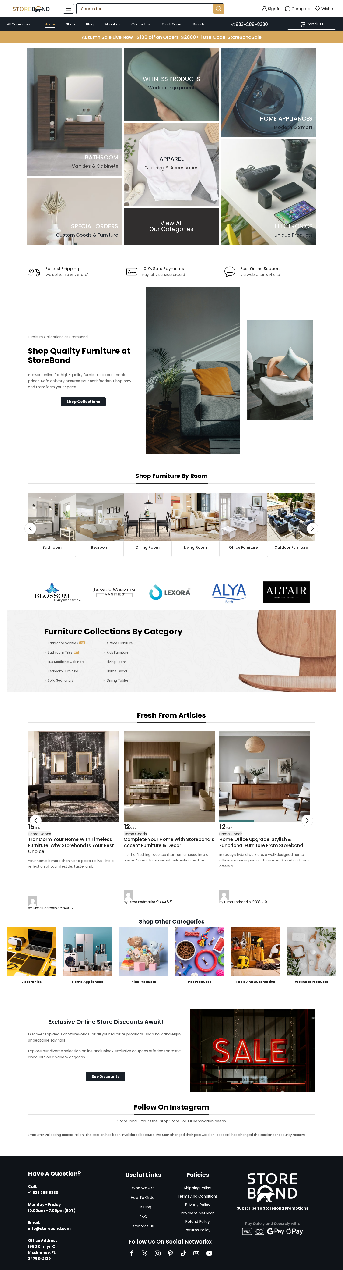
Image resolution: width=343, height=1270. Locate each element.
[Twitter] (145, 1253)
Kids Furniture (118, 652)
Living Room (116, 661)
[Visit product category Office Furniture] (243, 517)
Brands (199, 24)
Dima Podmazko (46, 908)
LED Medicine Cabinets (66, 661)
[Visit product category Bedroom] (100, 517)
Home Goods (135, 833)
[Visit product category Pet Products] (199, 951)
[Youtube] (209, 1253)
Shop (70, 24)
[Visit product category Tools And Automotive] (255, 951)
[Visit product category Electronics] (31, 951)
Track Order (172, 24)
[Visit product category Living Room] (195, 517)
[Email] (196, 1253)
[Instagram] (158, 1253)
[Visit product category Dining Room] (148, 517)
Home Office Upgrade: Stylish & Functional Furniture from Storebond (261, 842)
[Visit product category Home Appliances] (87, 951)
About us (112, 24)
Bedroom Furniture (63, 671)
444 (162, 902)
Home (50, 24)
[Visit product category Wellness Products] (311, 951)
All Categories (19, 24)
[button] (83, 401)
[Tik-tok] (183, 1253)
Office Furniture (120, 643)
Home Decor (117, 671)
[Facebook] (132, 1253)
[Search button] (218, 9)
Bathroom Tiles (60, 652)
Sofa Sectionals (60, 680)
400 (67, 908)
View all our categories (171, 226)
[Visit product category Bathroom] (52, 517)
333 (258, 902)
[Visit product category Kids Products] (143, 951)
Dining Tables (118, 680)
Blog (90, 24)
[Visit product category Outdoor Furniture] (291, 517)
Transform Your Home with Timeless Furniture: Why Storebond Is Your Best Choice (71, 845)
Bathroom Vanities (63, 643)
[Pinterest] (170, 1253)
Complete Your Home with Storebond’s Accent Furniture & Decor (169, 842)
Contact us (140, 24)
